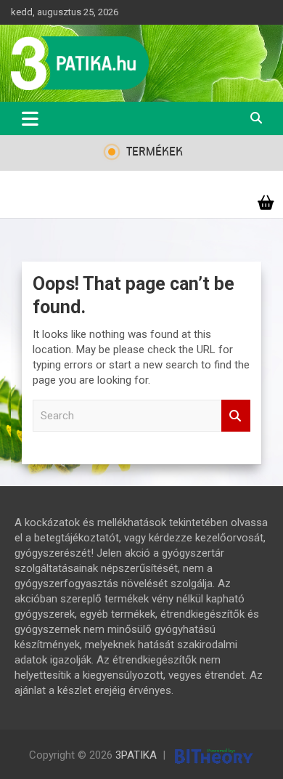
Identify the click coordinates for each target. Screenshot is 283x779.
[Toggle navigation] (30, 118)
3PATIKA (136, 755)
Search (235, 416)
